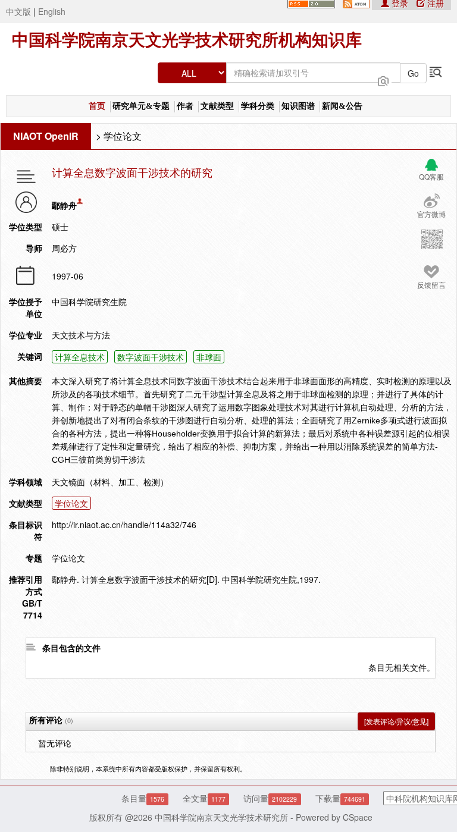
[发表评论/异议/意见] (396, 721)
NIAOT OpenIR (46, 136)
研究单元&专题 (141, 106)
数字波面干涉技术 (150, 357)
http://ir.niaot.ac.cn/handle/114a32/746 (124, 524)
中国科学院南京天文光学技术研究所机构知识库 (187, 40)
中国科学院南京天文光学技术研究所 (221, 817)
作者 (185, 106)
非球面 (208, 357)
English (51, 11)
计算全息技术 (80, 357)
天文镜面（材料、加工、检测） (110, 482)
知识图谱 (298, 106)
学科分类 (257, 106)
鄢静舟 (64, 205)
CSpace (358, 817)
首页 (97, 106)
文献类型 (217, 106)
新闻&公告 (342, 106)
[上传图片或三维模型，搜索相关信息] (383, 80)
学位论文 (123, 136)
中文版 (18, 11)
